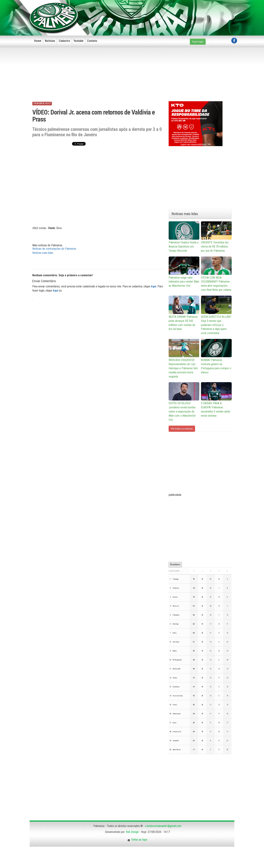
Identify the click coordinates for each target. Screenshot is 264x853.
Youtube (79, 41)
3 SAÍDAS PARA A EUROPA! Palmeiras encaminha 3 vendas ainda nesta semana (215, 409)
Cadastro (64, 41)
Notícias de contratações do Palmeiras (54, 248)
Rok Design (132, 832)
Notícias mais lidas (42, 253)
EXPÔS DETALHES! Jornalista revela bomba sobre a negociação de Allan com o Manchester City (182, 411)
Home (37, 41)
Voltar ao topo (138, 839)
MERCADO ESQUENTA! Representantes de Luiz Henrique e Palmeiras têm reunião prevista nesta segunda (183, 368)
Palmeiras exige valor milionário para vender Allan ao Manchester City (184, 282)
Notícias (50, 41)
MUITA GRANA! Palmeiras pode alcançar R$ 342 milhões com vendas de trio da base (183, 323)
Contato (92, 41)
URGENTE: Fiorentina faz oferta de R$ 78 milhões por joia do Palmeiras (215, 246)
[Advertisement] (171, 12)
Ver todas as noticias (182, 428)
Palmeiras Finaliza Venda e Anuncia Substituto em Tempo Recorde (184, 246)
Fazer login (197, 41)
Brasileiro (175, 564)
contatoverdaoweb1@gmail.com (163, 826)
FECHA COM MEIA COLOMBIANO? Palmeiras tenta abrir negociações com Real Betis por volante (216, 284)
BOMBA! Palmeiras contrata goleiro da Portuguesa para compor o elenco (216, 366)
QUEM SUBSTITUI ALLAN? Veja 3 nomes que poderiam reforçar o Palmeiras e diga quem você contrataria (216, 325)
